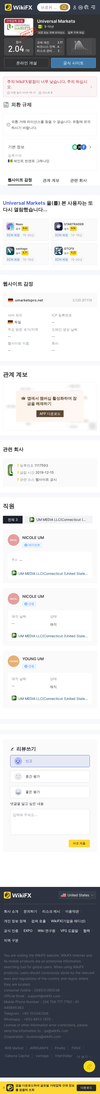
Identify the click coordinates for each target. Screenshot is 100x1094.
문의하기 (30, 911)
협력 (86, 931)
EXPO (28, 931)
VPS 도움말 (69, 931)
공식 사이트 (73, 62)
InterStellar (63, 1056)
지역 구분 (11, 940)
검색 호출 (38, 921)
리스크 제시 (51, 911)
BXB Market (14, 1048)
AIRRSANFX (39, 1048)
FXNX (76, 1048)
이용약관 (72, 911)
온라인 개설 (26, 62)
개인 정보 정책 (15, 921)
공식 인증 (11, 931)
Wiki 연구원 (46, 931)
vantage (42, 1056)
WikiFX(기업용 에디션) (68, 921)
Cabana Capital (17, 1056)
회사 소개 (11, 911)
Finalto (60, 1048)
